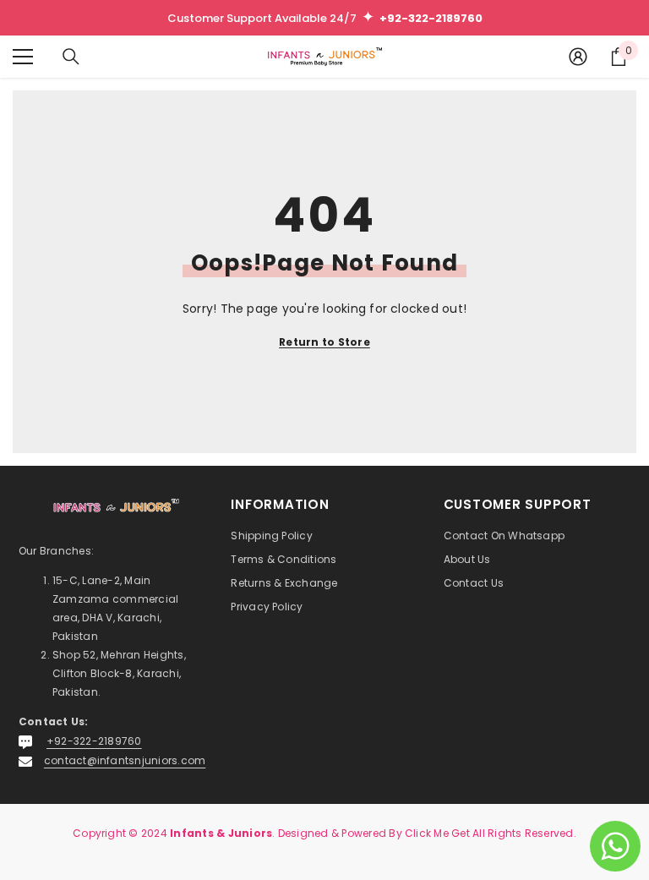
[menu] (23, 56)
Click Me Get (437, 833)
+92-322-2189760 (94, 741)
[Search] (71, 56)
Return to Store (324, 342)
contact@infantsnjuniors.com (124, 760)
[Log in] (578, 57)
